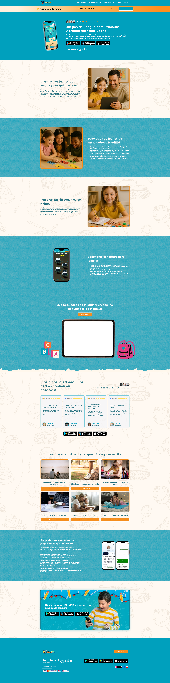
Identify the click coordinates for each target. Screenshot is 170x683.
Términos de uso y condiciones (49, 666)
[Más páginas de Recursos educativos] (128, 2)
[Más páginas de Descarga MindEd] (86, 2)
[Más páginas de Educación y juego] (114, 2)
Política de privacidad (47, 668)
